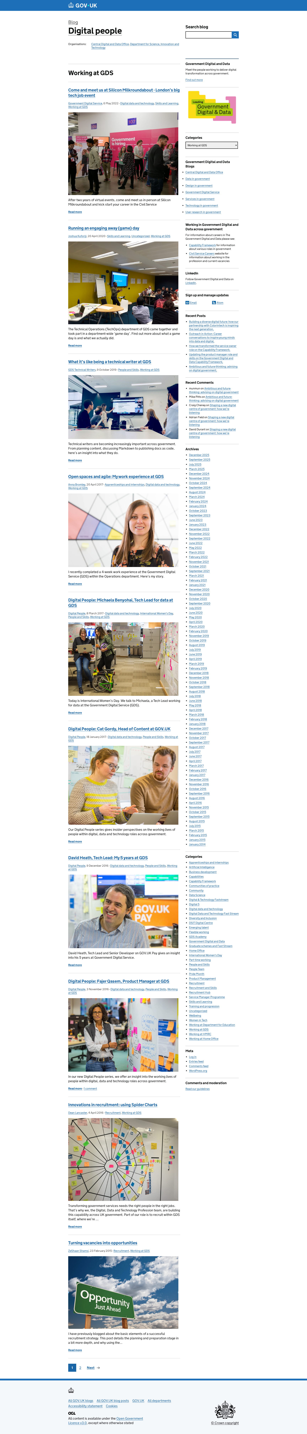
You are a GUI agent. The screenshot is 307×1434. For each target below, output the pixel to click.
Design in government (198, 185)
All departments (159, 1401)
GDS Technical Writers (82, 369)
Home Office (196, 950)
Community (196, 890)
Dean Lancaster (77, 1112)
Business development (203, 872)
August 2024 (197, 492)
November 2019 (199, 635)
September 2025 (199, 459)
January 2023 (197, 524)
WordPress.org (198, 1070)
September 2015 (199, 816)
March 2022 (197, 552)
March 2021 (196, 575)
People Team (196, 969)
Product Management (202, 978)
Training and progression (204, 1006)
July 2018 (195, 696)
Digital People (76, 613)
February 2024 (198, 501)
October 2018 (197, 682)
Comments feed (198, 1066)
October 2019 (197, 640)
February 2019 (198, 668)
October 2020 (198, 598)
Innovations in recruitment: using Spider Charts (112, 1104)
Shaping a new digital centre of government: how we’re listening (212, 408)
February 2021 (198, 580)
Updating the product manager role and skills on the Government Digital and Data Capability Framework (213, 358)
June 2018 (195, 700)
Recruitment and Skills (203, 987)
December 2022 (199, 529)
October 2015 (197, 812)
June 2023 (196, 520)
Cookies (112, 1406)
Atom (220, 302)
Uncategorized (140, 236)
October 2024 (198, 483)
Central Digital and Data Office (110, 44)
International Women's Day (156, 613)
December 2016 (199, 779)
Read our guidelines (197, 1089)
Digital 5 (194, 904)
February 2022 (198, 557)
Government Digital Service (85, 103)
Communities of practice (204, 885)
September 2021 (199, 571)
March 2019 (196, 663)
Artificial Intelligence (201, 867)
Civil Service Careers (201, 253)
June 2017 (195, 756)
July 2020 (195, 608)
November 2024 (199, 478)
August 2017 (196, 747)
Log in (192, 1057)
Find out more (194, 80)
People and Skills (128, 369)
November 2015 (199, 807)
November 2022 (199, 533)
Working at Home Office (203, 1038)
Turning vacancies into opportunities (102, 1242)
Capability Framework (202, 245)
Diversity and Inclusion (203, 918)
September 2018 (199, 687)
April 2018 (195, 710)
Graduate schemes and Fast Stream (210, 946)
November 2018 (199, 677)
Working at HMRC (200, 1034)
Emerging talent (199, 927)
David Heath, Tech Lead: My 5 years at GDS (108, 857)
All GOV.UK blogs (80, 1401)
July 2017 (194, 751)
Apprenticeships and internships (124, 484)
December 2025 (199, 455)
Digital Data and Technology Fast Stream (214, 913)
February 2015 (198, 835)
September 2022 (199, 538)
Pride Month (196, 974)
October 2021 (197, 566)
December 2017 (198, 728)
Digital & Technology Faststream (208, 899)
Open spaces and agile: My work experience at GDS (116, 476)
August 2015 (197, 821)
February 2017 (198, 770)
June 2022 (196, 543)
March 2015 (196, 830)
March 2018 (196, 714)
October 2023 (198, 510)
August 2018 (197, 691)
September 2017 (199, 742)
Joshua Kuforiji (77, 236)
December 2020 (199, 589)
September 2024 (199, 487)
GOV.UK (138, 1401)
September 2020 (199, 603)
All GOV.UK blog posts (113, 1401)
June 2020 (196, 612)
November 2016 (199, 784)
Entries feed (196, 1061)
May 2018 (195, 705)
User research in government (203, 212)
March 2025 (196, 469)
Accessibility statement (85, 1406)
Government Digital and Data (207, 941)
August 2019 (197, 645)
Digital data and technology (137, 103)
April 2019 (195, 659)
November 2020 (199, 594)
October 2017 (197, 737)
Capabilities (196, 876)
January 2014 (197, 844)
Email (193, 302)
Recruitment (113, 1112)
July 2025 (195, 464)
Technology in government (201, 205)
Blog (73, 22)
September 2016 (199, 793)
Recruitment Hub (199, 992)
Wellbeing (195, 1015)
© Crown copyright (225, 1423)
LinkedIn (190, 283)
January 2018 (197, 724)
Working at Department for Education (212, 1024)
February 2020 (198, 631)
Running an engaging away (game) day (103, 228)
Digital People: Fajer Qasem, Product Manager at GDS (118, 981)
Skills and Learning (166, 103)
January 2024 (197, 506)
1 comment (90, 1088)
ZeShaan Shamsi (78, 1250)
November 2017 (199, 733)
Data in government (197, 178)
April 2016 (195, 802)
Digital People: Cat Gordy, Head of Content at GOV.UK (119, 728)
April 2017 (195, 761)
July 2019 (195, 649)
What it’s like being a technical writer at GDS (109, 361)
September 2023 (199, 515)
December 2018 (199, 673)
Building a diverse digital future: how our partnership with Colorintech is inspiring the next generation (213, 325)
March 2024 (197, 496)
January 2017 (197, 775)
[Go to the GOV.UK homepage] (82, 5)
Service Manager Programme (207, 997)
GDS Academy (197, 936)
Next (91, 1368)
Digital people (95, 30)
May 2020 (195, 617)
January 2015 (197, 839)
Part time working (200, 960)
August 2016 (197, 798)
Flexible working (199, 932)
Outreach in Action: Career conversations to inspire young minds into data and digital (212, 337)
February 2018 (198, 719)
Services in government (199, 199)
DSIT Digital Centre (201, 923)
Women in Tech (198, 1020)
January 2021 (197, 585)
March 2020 (197, 626)
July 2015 (195, 826)
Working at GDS (78, 107)
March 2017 (196, 765)
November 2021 (199, 561)
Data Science (197, 895)
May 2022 (195, 547)
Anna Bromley (76, 484)
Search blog (196, 26)
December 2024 (199, 473)
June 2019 (195, 654)
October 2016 (197, 788)
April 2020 (196, 622)
